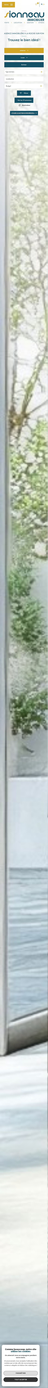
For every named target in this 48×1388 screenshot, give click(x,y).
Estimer (24, 65)
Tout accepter (21, 1379)
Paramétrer (21, 1373)
